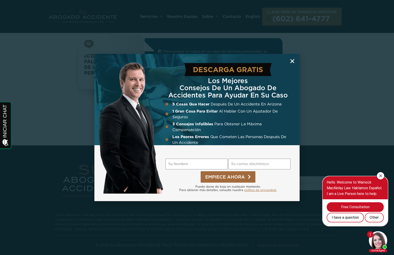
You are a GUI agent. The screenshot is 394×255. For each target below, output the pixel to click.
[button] (292, 61)
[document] (197, 127)
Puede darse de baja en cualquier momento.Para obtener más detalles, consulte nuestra (228, 188)
